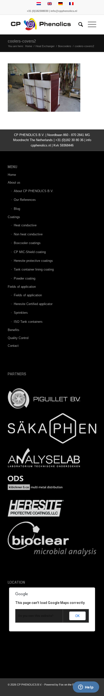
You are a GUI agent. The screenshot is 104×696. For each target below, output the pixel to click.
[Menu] (89, 24)
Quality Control (18, 338)
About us (14, 182)
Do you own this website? (35, 616)
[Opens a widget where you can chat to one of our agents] (86, 687)
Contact (13, 346)
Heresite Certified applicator (33, 304)
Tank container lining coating (34, 269)
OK (77, 616)
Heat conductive (25, 225)
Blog (17, 209)
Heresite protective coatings (33, 261)
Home (12, 175)
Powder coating (24, 278)
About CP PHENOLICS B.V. (33, 191)
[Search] (78, 24)
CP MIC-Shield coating (30, 252)
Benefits (13, 330)
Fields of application (22, 287)
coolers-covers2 (22, 41)
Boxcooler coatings (27, 243)
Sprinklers (21, 312)
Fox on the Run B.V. (70, 684)
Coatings (14, 217)
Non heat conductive (28, 234)
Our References (25, 200)
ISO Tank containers (28, 321)
